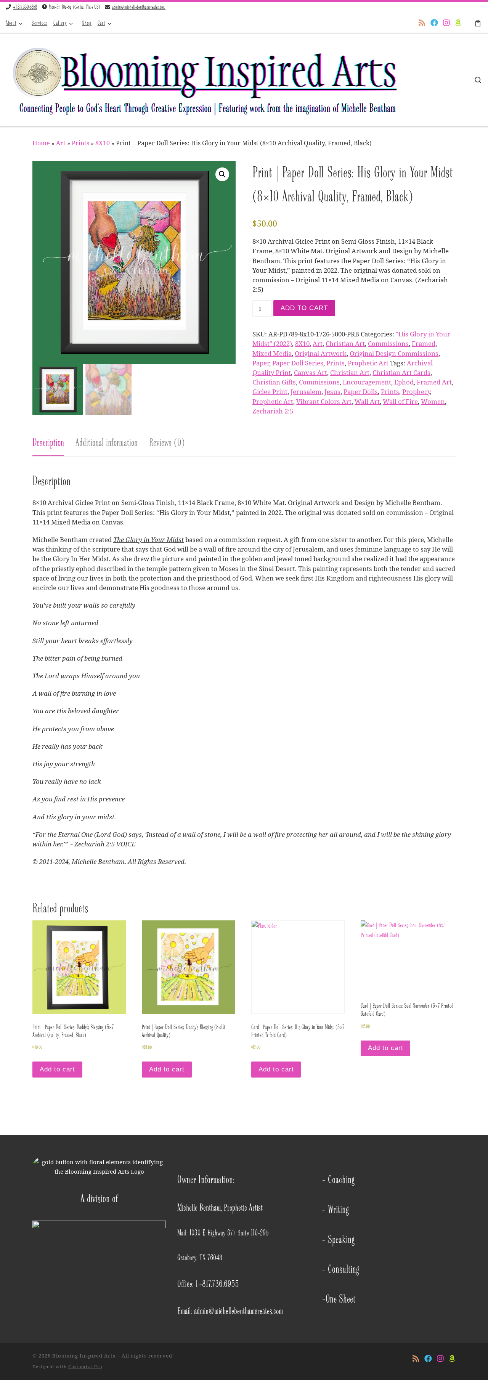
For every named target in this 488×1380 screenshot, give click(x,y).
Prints (80, 143)
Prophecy (416, 391)
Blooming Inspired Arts (84, 1355)
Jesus (332, 391)
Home (41, 143)
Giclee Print (269, 391)
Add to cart (304, 308)
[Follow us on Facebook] (434, 23)
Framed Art (434, 382)
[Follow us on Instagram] (446, 23)
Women (433, 401)
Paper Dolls (361, 391)
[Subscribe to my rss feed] (422, 23)
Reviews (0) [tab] (167, 442)
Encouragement (367, 382)
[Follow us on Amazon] (458, 23)
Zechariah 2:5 (272, 411)
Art (61, 143)
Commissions (388, 343)
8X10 (102, 143)
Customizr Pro (85, 1366)
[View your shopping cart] (477, 23)
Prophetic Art (368, 363)
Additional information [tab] (106, 442)
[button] (222, 174)
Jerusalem (306, 391)
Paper (260, 363)
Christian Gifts (274, 382)
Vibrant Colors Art (324, 401)
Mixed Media (272, 353)
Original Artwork (321, 353)
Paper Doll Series (297, 363)
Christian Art (345, 343)
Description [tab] (48, 442)
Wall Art (367, 401)
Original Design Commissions (394, 353)
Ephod (404, 382)
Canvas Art (310, 372)
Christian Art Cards (401, 372)
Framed (423, 343)
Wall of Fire (400, 401)
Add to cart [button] (57, 1069)
